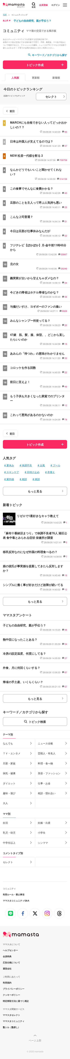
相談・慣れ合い (46, 793)
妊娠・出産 (44, 822)
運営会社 (7, 968)
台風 (42, 465)
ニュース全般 (45, 743)
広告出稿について (11, 962)
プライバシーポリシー (13, 989)
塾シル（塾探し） (11, 1027)
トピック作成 (35, 65)
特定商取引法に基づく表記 (16, 1001)
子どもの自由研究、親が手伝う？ (32, 20)
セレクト (51, 96)
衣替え (51, 472)
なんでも (8, 743)
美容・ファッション (49, 773)
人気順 (15, 77)
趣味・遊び (9, 793)
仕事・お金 (44, 783)
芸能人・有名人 (46, 753)
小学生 (41, 832)
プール (56, 465)
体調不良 (27, 465)
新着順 (56, 77)
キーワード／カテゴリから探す (49, 55)
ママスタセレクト (11, 1015)
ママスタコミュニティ (13, 1021)
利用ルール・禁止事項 (13, 894)
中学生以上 (9, 842)
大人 (5, 803)
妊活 (5, 822)
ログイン (55, 4)
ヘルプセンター (10, 950)
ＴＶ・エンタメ (11, 753)
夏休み (10, 465)
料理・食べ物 (45, 763)
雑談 (37, 479)
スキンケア (12, 472)
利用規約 (7, 982)
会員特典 (7, 956)
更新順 (35, 77)
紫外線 (10, 479)
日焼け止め (33, 472)
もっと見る (35, 491)
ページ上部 (35, 1040)
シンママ (43, 842)
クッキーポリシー (11, 995)
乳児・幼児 (9, 832)
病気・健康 (9, 773)
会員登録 (43, 4)
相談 (24, 479)
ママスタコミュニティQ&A (16, 900)
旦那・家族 (9, 763)
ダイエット (9, 783)
